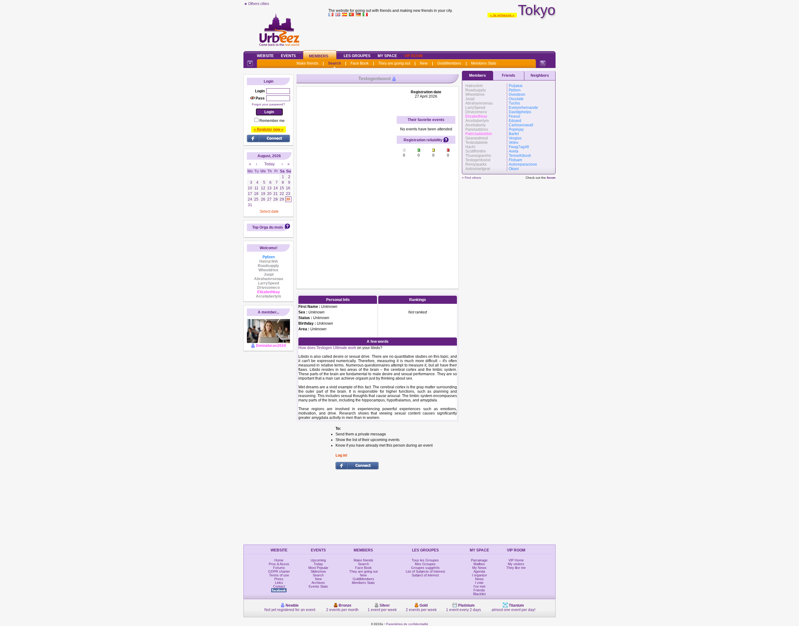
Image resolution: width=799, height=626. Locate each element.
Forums (279, 568)
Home (278, 560)
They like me (516, 568)
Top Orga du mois (267, 227)
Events (288, 56)
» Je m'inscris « (502, 15)
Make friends (307, 63)
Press (278, 579)
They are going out (394, 63)
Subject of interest (425, 575)
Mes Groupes (425, 564)
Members (318, 56)
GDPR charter (279, 571)
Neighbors (540, 75)
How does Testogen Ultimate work (327, 348)
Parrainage (479, 560)
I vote (479, 583)
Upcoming (318, 560)
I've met (479, 586)
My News (479, 568)
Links (279, 583)
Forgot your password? (268, 104)
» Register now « (268, 129)
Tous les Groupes (425, 560)
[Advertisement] (442, 32)
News (479, 579)
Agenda (479, 571)
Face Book (359, 63)
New (424, 63)
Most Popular (318, 568)
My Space (387, 56)
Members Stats (483, 63)
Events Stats (318, 586)
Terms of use (279, 575)
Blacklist (479, 594)
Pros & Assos (279, 564)
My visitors (516, 564)
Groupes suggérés (425, 568)
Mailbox (479, 564)
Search (334, 63)
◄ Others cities (256, 4)
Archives (318, 583)
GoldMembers (449, 63)
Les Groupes (357, 56)
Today (318, 564)
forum (551, 177)
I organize (479, 575)
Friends (508, 75)
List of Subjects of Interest (425, 571)
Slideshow (318, 571)
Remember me (272, 121)
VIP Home (516, 560)
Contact (279, 586)
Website (265, 56)
